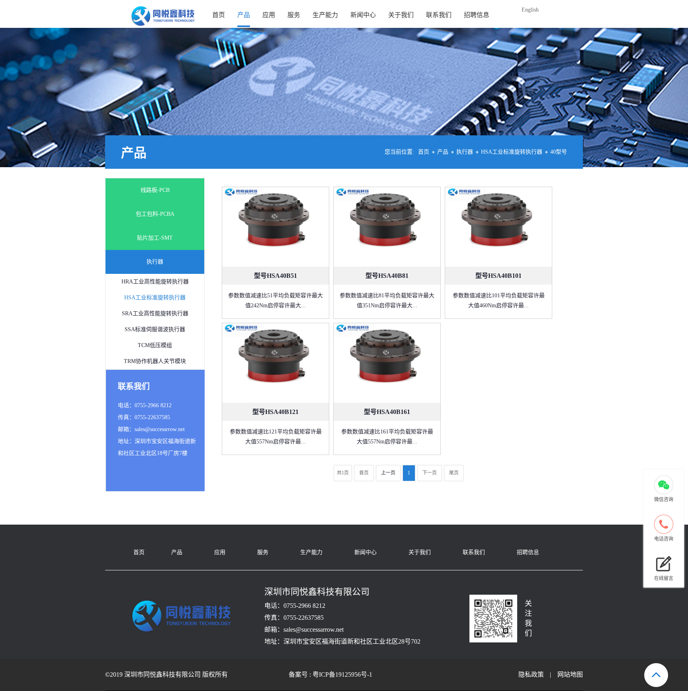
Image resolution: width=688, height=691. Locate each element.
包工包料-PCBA (155, 214)
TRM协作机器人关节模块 (155, 361)
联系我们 (439, 15)
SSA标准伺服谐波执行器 (155, 329)
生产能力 (325, 15)
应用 (268, 15)
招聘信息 (476, 15)
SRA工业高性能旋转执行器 (155, 313)
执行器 (464, 152)
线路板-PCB (155, 190)
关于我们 (401, 15)
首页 (218, 15)
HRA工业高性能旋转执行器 (155, 282)
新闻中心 (363, 15)
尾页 (454, 473)
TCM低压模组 (155, 345)
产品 (243, 15)
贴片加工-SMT (155, 238)
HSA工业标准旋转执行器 (511, 152)
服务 (293, 15)
